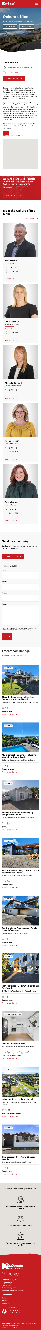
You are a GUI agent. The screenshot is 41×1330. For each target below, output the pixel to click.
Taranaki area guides (9, 1288)
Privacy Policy (26, 629)
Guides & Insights (9, 1279)
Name (4, 570)
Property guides (7, 1285)
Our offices (18, 21)
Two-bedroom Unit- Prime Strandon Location (18, 1158)
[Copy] (6, 133)
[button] (36, 4)
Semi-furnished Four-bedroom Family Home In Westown (19, 929)
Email (4, 582)
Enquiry (5, 604)
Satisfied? (5, 1300)
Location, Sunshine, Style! (14, 1043)
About (11, 21)
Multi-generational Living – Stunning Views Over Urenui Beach (19, 756)
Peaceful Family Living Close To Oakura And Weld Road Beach (20, 871)
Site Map (14, 1328)
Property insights (7, 1283)
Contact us (5, 1303)
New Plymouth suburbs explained (13, 1290)
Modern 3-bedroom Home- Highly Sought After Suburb (17, 813)
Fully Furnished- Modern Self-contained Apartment (20, 987)
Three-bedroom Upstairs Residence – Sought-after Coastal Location (19, 698)
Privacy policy (6, 1328)
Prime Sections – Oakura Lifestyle (18, 1099)
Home (5, 21)
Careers (4, 1298)
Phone (4, 593)
